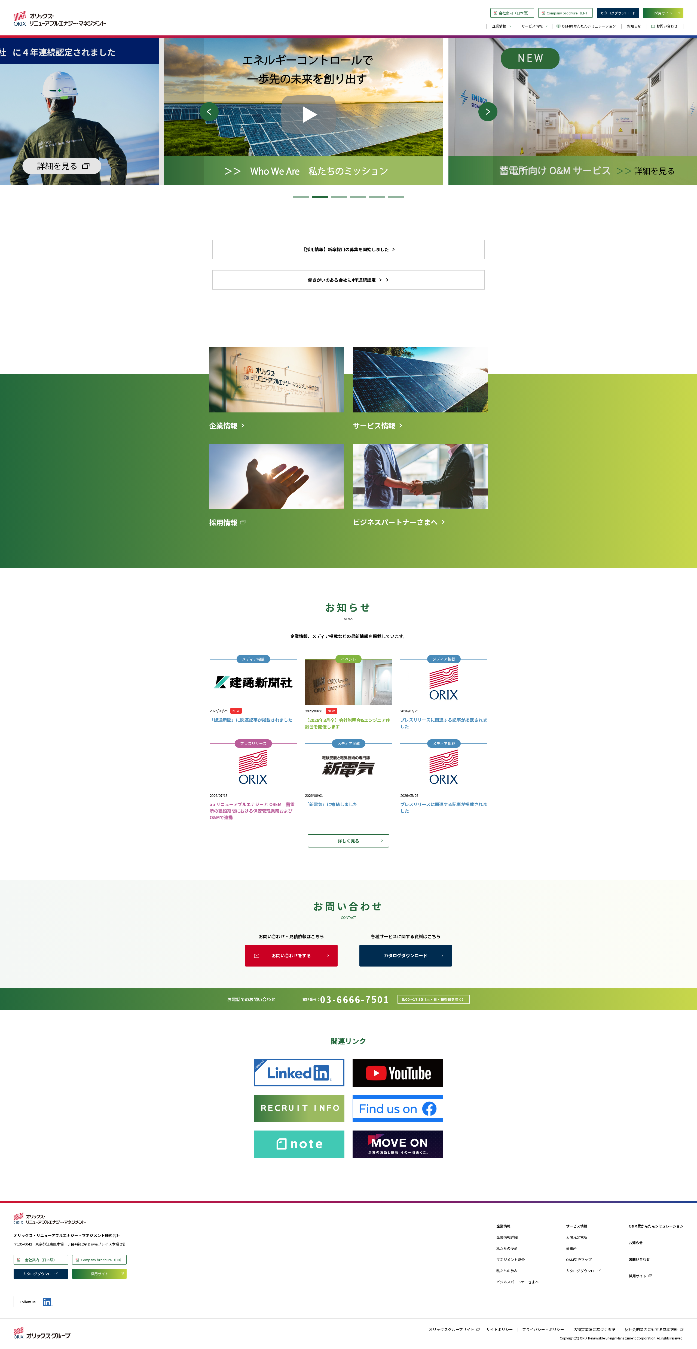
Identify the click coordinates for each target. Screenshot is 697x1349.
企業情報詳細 (507, 1237)
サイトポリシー (499, 1329)
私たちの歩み (507, 1270)
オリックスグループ (42, 1333)
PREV (206, 111)
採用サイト (663, 13)
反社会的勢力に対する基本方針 (651, 1329)
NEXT (490, 111)
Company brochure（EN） (568, 13)
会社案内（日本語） (515, 13)
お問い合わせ (667, 26)
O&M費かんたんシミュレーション (589, 26)
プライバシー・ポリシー (543, 1329)
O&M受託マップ (579, 1259)
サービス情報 (532, 26)
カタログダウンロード (618, 13)
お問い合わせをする (291, 955)
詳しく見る (348, 840)
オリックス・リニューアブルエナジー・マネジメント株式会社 (60, 18)
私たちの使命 (507, 1248)
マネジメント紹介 (510, 1259)
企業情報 (499, 26)
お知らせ (634, 26)
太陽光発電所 (576, 1237)
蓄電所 (571, 1248)
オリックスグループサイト (451, 1329)
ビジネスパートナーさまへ (517, 1281)
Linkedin (47, 1301)
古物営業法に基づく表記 (594, 1329)
